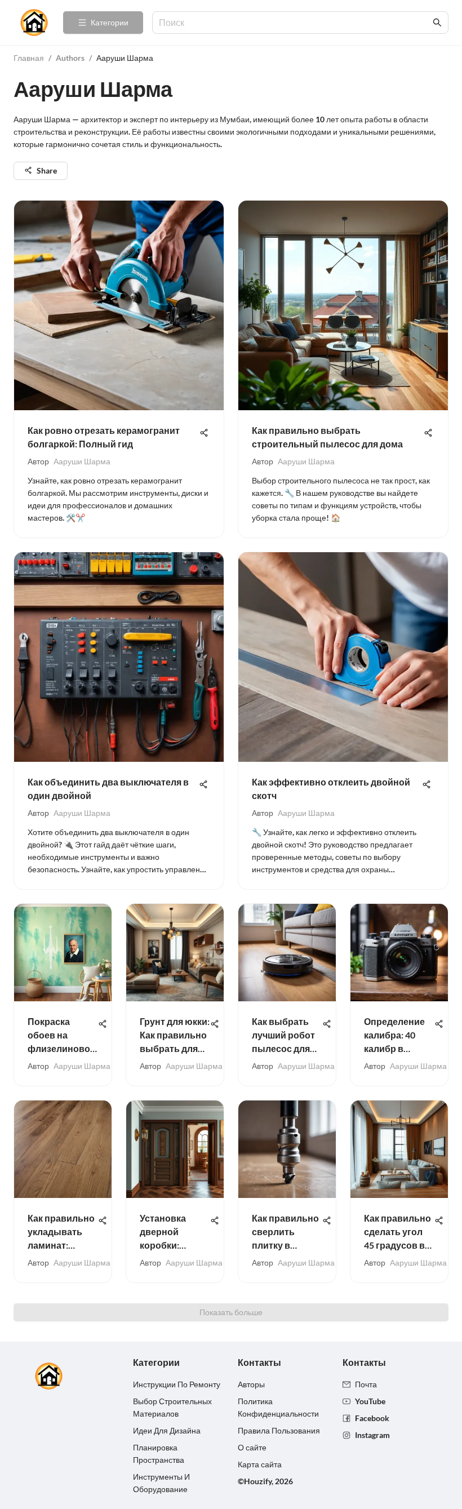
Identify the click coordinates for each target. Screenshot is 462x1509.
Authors (70, 58)
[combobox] (294, 23)
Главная (29, 58)
